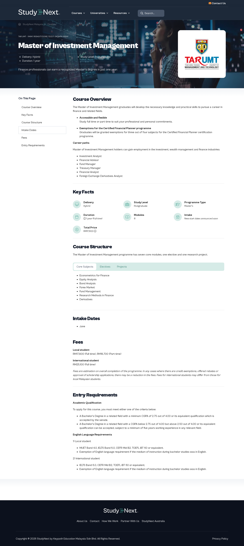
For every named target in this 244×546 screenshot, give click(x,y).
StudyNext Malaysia (33, 24)
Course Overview (31, 107)
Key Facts (27, 114)
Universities (97, 13)
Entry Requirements (33, 145)
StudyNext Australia (153, 521)
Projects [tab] (122, 266)
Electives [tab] (105, 266)
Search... (150, 13)
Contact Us (219, 3)
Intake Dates (29, 130)
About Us (82, 521)
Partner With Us (130, 521)
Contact (94, 521)
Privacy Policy (220, 538)
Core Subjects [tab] (85, 266)
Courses (77, 13)
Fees (24, 137)
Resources (120, 13)
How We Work (110, 521)
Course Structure (32, 122)
